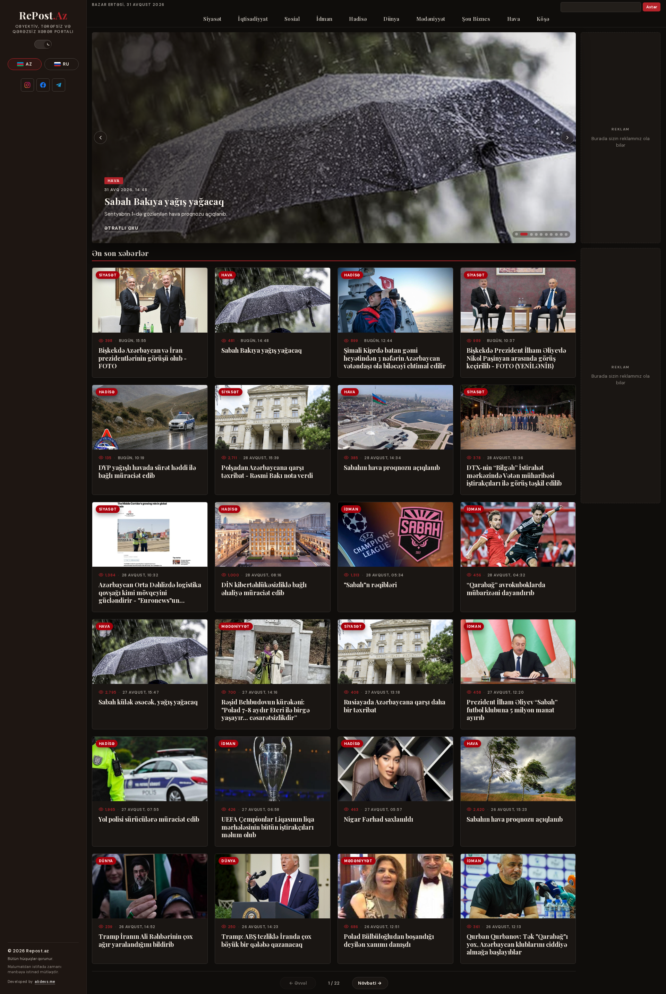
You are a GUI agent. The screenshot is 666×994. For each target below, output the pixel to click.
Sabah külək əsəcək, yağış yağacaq (148, 702)
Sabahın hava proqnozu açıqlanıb (392, 467)
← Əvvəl (298, 983)
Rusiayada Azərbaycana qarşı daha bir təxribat (394, 705)
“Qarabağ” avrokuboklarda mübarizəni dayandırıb (506, 588)
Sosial (292, 18)
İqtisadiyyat (253, 18)
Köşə (543, 18)
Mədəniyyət (430, 18)
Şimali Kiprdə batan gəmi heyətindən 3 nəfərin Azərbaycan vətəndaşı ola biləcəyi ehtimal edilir (395, 358)
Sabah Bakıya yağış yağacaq (164, 201)
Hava (513, 18)
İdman (324, 18)
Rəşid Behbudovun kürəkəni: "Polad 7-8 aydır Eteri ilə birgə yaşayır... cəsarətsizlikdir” (265, 709)
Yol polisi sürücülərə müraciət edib (149, 819)
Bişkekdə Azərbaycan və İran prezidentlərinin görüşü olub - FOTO (143, 358)
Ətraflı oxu (121, 228)
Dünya (391, 18)
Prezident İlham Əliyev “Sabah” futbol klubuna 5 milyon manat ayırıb (512, 709)
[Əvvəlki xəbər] (100, 137)
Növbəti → (370, 983)
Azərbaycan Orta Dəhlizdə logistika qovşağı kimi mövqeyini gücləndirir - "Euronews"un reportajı (150, 592)
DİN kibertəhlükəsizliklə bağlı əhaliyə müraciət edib (264, 588)
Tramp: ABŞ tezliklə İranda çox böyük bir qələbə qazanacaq (266, 940)
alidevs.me (45, 981)
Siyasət (212, 18)
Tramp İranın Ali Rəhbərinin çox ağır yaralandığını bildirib (146, 940)
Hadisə (358, 18)
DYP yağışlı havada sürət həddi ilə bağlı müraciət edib (147, 471)
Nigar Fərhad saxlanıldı (378, 819)
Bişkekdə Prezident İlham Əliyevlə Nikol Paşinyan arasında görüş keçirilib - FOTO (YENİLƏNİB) (516, 358)
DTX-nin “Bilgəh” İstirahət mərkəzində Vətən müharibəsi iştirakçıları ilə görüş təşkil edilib (514, 475)
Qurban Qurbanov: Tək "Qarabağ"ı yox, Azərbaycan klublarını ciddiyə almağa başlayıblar (517, 944)
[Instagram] (27, 85)
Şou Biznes (476, 18)
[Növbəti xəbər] (567, 137)
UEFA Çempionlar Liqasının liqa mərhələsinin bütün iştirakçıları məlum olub (267, 827)
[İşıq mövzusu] (43, 44)
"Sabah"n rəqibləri (370, 585)
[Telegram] (58, 85)
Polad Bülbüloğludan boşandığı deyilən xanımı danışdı (389, 940)
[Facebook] (43, 85)
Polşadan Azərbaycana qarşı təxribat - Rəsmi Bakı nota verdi (267, 471)
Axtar (651, 7)
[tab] (516, 234)
